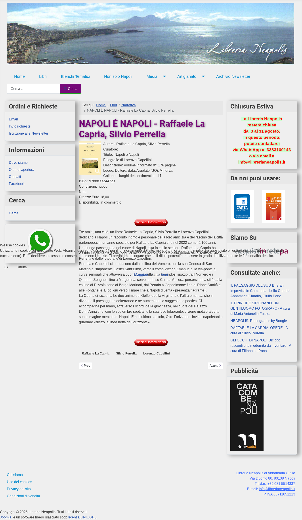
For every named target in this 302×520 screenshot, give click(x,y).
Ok (6, 267)
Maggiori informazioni (151, 274)
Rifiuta (22, 267)
